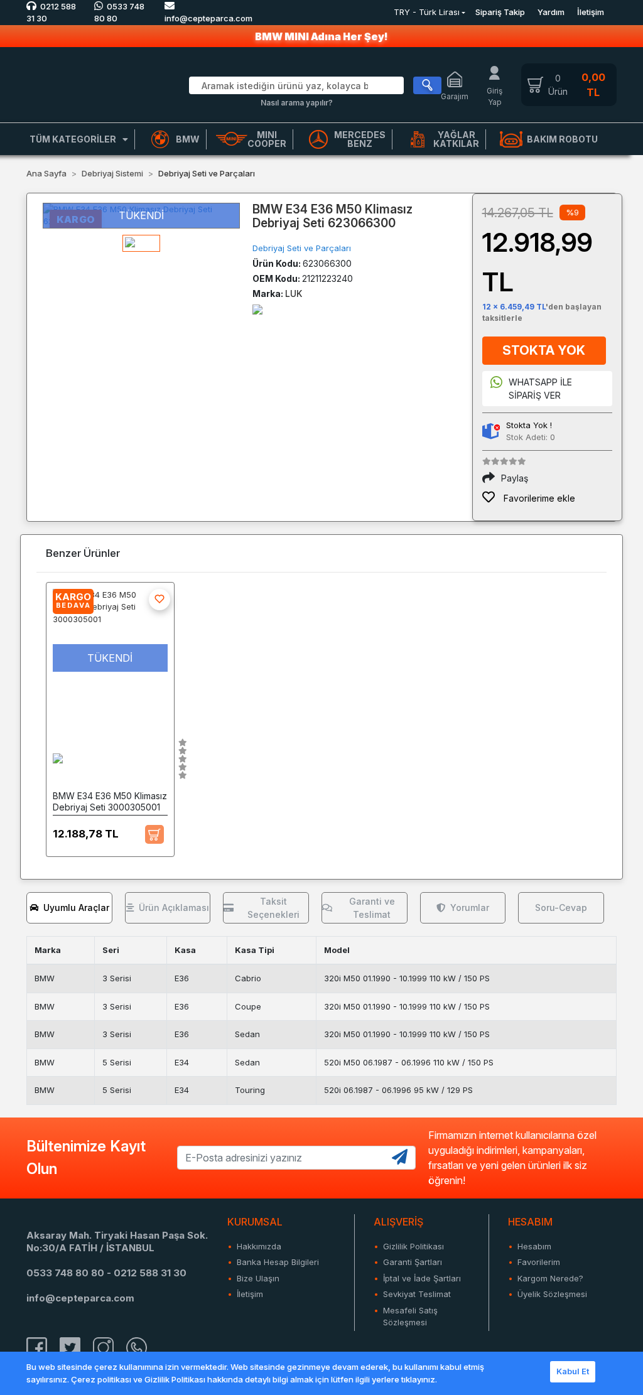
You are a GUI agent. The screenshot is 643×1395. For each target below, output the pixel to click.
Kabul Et (572, 1371)
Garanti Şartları (412, 1262)
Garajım (454, 96)
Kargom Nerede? (550, 1278)
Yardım (551, 12)
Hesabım (534, 1246)
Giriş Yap (494, 96)
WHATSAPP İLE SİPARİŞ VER (540, 389)
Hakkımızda (259, 1246)
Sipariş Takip (500, 12)
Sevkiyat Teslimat (417, 1294)
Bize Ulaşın (258, 1278)
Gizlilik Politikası (413, 1246)
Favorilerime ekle (538, 498)
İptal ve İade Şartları (422, 1278)
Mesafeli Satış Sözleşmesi (410, 1316)
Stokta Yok (543, 350)
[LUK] (257, 308)
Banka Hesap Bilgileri (278, 1262)
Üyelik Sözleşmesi (552, 1294)
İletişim (590, 12)
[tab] (69, 908)
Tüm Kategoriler (73, 139)
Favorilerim (538, 1262)
